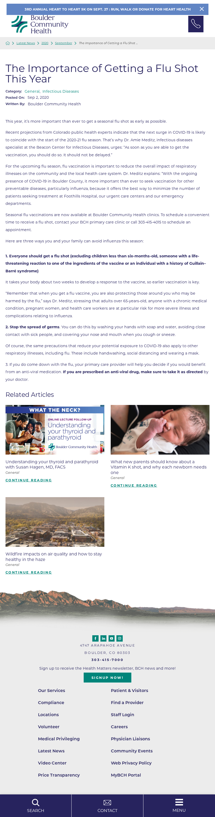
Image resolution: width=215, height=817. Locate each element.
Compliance (51, 702)
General (32, 91)
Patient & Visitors (129, 690)
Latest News (26, 43)
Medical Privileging (59, 738)
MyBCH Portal (126, 775)
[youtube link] (112, 638)
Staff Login (122, 714)
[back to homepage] (8, 43)
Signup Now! (108, 678)
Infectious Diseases (60, 91)
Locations (48, 714)
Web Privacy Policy (131, 763)
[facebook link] (95, 638)
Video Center (52, 763)
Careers (119, 726)
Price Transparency (59, 775)
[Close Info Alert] (202, 9)
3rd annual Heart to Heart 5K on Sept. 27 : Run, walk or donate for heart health (108, 9)
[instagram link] (119, 638)
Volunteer (49, 726)
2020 (44, 43)
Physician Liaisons (130, 738)
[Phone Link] (195, 24)
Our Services (51, 690)
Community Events (132, 750)
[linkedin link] (103, 638)
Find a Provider (127, 702)
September (63, 43)
